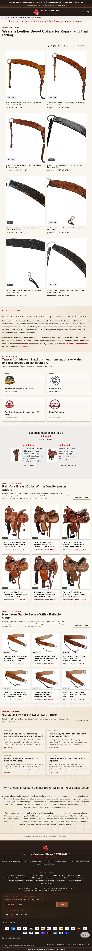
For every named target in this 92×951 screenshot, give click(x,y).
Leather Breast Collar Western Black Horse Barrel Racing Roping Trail (23, 291)
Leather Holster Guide (55, 875)
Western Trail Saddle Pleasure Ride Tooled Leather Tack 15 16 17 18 (44, 544)
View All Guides (82, 720)
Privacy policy (60, 944)
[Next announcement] (88, 2)
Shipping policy (38, 878)
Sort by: (52, 46)
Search (11, 875)
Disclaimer (61, 880)
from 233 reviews (46, 439)
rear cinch (21, 344)
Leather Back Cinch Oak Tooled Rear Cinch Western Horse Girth (75, 694)
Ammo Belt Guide (73, 875)
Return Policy (69, 878)
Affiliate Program (74, 880)
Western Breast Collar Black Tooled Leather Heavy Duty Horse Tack (65, 166)
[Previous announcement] (3, 2)
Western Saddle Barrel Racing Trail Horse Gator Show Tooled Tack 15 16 (73, 544)
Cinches (38, 626)
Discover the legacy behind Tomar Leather (50, 837)
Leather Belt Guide (36, 875)
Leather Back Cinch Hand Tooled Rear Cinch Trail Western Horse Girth (44, 694)
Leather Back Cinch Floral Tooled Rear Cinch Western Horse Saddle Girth (45, 658)
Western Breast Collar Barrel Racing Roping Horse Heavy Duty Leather (24, 166)
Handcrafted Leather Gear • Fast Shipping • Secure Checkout (46, 949)
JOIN (62, 904)
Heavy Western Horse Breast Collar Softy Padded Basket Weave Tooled (23, 103)
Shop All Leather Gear (11, 878)
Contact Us (82, 878)
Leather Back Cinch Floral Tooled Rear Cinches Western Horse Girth (74, 658)
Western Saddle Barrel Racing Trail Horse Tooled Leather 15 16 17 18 (74, 594)
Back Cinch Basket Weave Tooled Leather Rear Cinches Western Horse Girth (16, 694)
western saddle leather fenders (74, 344)
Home (1, 17)
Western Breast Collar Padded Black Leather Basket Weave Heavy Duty (65, 291)
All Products (40, 880)
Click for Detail (11, 391)
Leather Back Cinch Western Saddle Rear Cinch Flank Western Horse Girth (16, 658)
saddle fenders (30, 819)
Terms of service (72, 944)
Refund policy (49, 944)
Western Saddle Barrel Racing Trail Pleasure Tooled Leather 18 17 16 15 (16, 594)
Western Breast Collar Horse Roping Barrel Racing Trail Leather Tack (65, 229)
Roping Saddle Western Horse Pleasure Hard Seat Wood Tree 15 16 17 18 (44, 594)
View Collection (81, 497)
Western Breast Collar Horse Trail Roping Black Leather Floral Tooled (23, 229)
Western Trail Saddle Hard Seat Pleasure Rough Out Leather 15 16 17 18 (15, 544)
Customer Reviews (54, 878)
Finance (26, 878)
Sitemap (51, 880)
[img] (46, 436)
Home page (21, 875)
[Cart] (87, 12)
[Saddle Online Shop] (36, 12)
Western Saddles (40, 498)
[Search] (83, 12)
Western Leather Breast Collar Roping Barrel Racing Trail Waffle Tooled (65, 103)
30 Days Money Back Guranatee (20, 880)
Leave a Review (46, 883)
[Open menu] (4, 11)
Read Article (8, 747)
